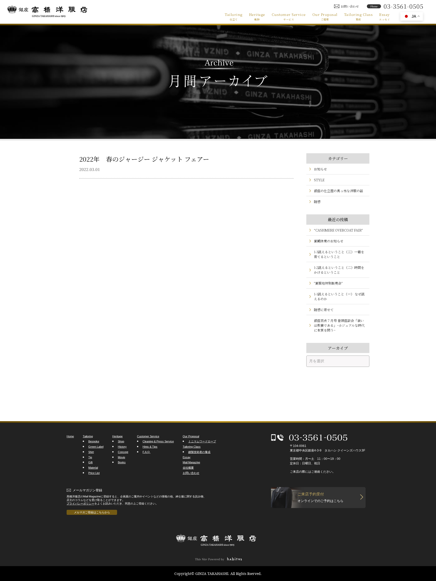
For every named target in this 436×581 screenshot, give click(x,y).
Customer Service (289, 16)
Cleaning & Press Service (158, 441)
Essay (384, 16)
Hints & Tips (150, 446)
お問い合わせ (191, 472)
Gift (90, 462)
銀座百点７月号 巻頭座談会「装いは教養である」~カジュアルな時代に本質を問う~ (339, 325)
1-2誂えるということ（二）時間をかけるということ (339, 270)
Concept (123, 451)
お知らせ (320, 169)
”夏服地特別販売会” (328, 283)
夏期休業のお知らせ (328, 241)
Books (122, 462)
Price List (94, 472)
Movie (121, 457)
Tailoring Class (358, 16)
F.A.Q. (146, 451)
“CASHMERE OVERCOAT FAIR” (338, 230)
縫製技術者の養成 (199, 451)
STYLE (319, 180)
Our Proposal (325, 16)
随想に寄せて (324, 309)
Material (93, 467)
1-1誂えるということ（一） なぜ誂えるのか (339, 296)
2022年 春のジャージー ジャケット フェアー (144, 158)
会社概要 (188, 467)
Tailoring (233, 16)
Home (70, 436)
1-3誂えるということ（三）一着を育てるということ (339, 254)
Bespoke (93, 441)
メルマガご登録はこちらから (92, 512)
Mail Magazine (191, 462)
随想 (317, 201)
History (122, 446)
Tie (90, 457)
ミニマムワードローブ (202, 441)
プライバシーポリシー (80, 503)
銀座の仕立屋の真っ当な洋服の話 (338, 190)
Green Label (95, 446)
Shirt (91, 451)
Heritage (257, 16)
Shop (121, 441)
